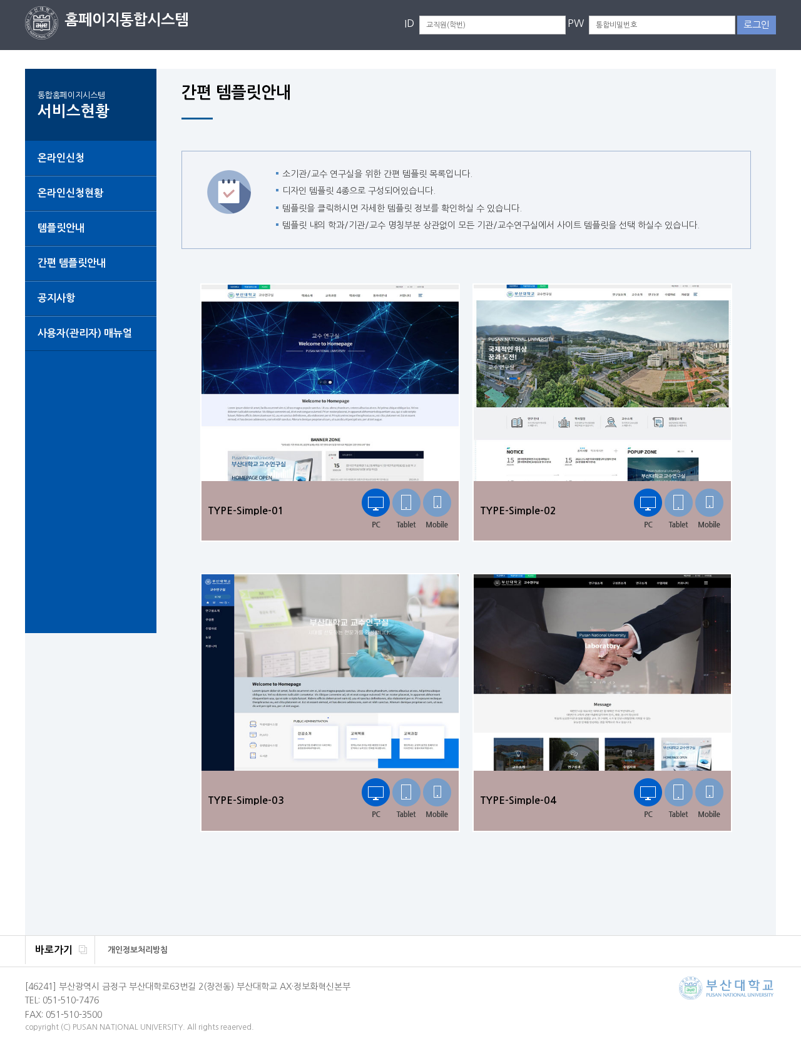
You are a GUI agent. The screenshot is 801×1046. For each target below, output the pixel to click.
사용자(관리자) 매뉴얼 (85, 333)
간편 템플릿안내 (72, 263)
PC (376, 509)
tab (406, 509)
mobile (437, 509)
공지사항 (56, 298)
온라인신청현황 (70, 193)
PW (576, 23)
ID (409, 23)
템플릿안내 (61, 228)
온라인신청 (61, 158)
